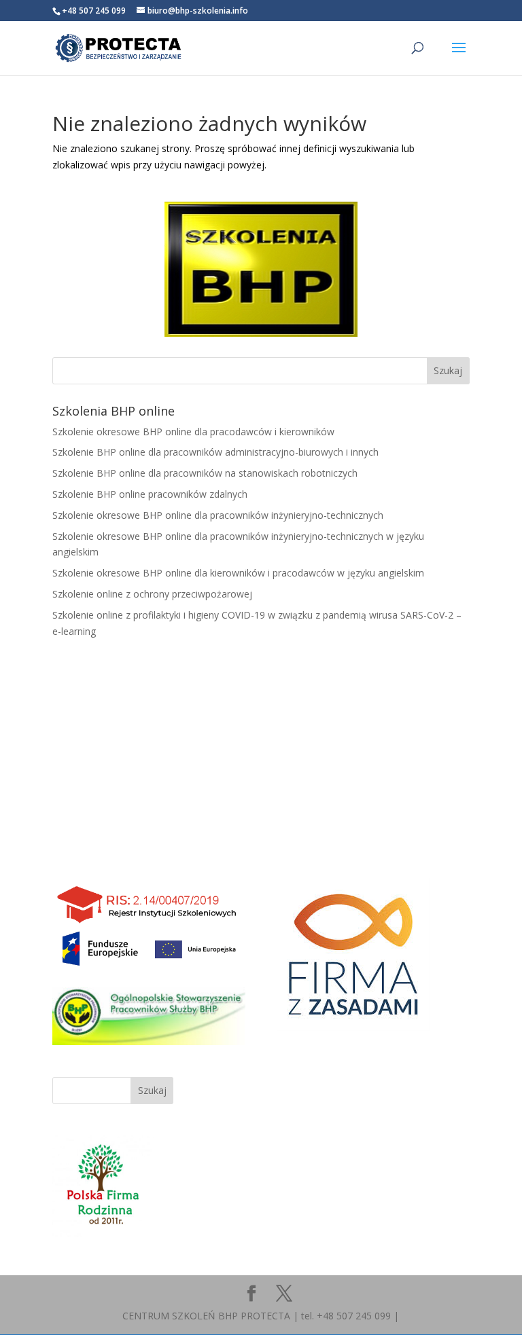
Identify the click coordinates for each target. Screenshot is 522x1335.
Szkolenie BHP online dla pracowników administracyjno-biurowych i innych (215, 451)
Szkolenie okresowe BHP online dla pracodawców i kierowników (193, 431)
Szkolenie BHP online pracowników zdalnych (149, 494)
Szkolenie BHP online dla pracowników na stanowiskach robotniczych (205, 473)
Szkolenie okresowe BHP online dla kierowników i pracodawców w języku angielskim (238, 572)
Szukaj (152, 1090)
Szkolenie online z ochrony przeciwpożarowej (152, 593)
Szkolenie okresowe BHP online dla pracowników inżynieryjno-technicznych (217, 515)
